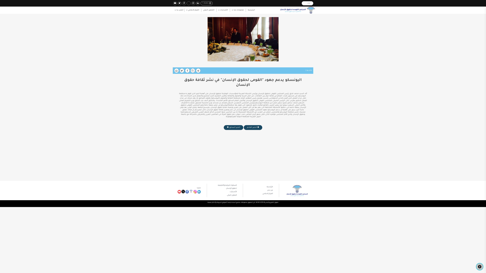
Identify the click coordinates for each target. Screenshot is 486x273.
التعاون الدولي (208, 10)
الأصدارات (224, 10)
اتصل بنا (179, 10)
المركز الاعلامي (193, 10)
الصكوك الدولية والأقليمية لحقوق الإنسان (227, 187)
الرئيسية (251, 10)
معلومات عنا (239, 10)
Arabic (206, 3)
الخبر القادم (252, 128)
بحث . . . (307, 3)
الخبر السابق (234, 128)
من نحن (270, 190)
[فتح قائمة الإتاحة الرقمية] (479, 266)
